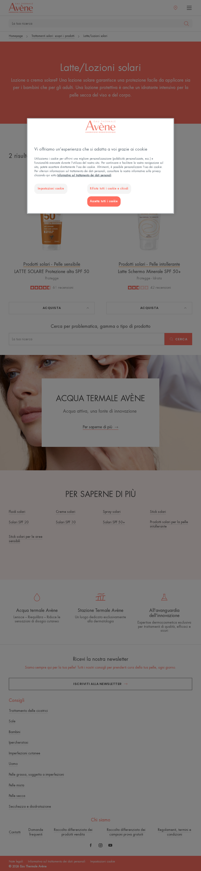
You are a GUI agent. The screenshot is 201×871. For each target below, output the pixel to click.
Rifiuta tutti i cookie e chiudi (109, 188)
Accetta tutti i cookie (104, 201)
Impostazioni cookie (51, 188)
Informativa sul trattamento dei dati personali (84, 175)
